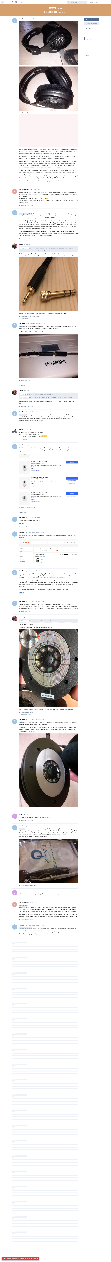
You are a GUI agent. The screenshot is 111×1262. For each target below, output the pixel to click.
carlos (23, 829)
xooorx (23, 326)
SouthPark (25, 248)
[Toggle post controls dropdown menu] (76, 184)
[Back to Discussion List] (2, 2)
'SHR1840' (21, 523)
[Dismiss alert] (37, 1258)
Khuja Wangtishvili (26, 214)
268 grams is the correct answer (35, 401)
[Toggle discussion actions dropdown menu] (97, 19)
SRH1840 (21, 592)
